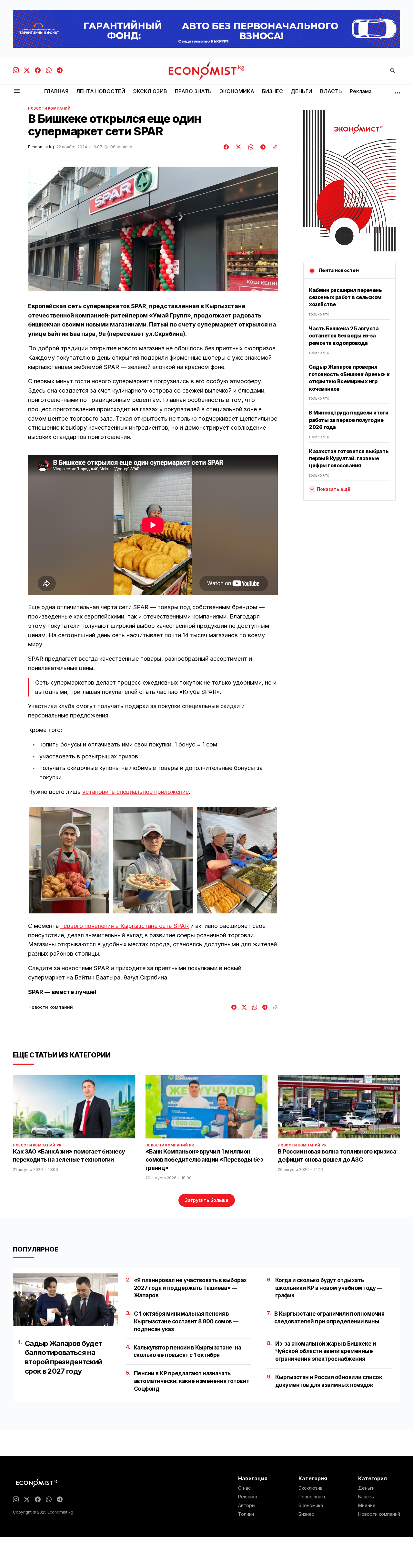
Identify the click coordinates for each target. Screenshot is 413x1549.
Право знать (312, 1496)
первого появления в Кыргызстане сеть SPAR (124, 925)
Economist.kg (41, 147)
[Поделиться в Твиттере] (237, 147)
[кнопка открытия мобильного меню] (17, 91)
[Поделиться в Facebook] (226, 147)
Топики (246, 1514)
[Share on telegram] (262, 147)
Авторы (246, 1505)
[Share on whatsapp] (250, 147)
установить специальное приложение (135, 791)
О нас (244, 1488)
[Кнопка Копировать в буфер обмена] (273, 147)
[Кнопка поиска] (392, 71)
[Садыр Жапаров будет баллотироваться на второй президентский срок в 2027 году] (65, 1299)
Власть (366, 1496)
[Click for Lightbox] (69, 860)
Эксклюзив (310, 1488)
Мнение (367, 1505)
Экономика (310, 1505)
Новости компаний (49, 108)
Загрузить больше (206, 1200)
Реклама (247, 1496)
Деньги (366, 1488)
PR (59, 1145)
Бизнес (306, 1514)
